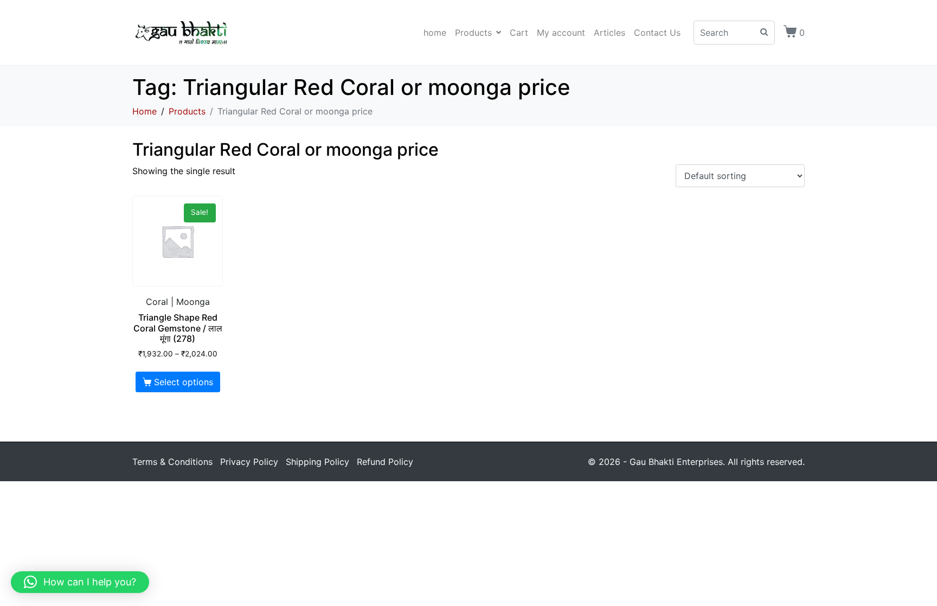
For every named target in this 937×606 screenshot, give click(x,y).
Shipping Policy (317, 461)
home (434, 32)
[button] (80, 582)
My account (561, 32)
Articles (609, 32)
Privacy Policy (249, 461)
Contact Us (657, 32)
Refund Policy (385, 461)
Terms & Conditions (172, 461)
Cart (519, 32)
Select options (183, 382)
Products (473, 32)
